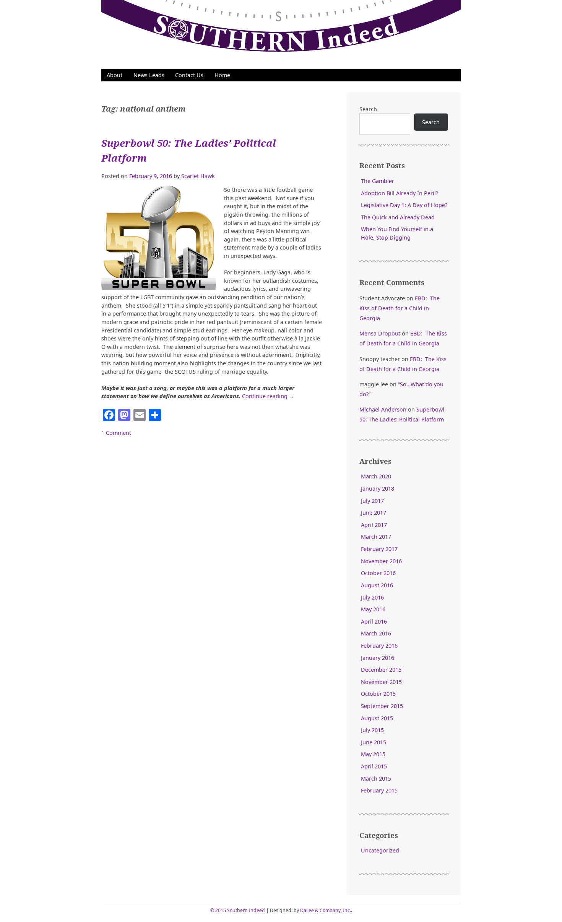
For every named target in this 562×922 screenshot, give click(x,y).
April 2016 (374, 621)
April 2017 (374, 524)
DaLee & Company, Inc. (325, 910)
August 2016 (377, 585)
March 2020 (376, 476)
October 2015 (378, 693)
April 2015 (374, 766)
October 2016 (378, 573)
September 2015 (382, 706)
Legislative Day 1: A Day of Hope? (404, 205)
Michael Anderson (382, 409)
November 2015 (381, 681)
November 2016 (381, 561)
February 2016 (379, 645)
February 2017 (379, 549)
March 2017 (376, 536)
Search (368, 109)
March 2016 (376, 633)
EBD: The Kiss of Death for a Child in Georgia (399, 308)
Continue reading (268, 396)
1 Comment (116, 432)
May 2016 (373, 609)
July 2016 (372, 597)
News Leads (148, 75)
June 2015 (373, 742)
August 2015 (377, 718)
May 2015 (373, 754)
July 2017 (372, 500)
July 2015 (372, 730)
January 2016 (377, 657)
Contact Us (189, 75)
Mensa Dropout (379, 333)
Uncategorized (380, 850)
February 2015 (379, 790)
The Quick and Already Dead (398, 217)
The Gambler (377, 181)
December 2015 (381, 669)
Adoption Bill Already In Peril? (399, 193)
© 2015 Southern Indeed (237, 910)
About (114, 75)
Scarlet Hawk (198, 176)
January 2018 (377, 488)
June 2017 (373, 512)
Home (222, 75)
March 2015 (376, 778)
